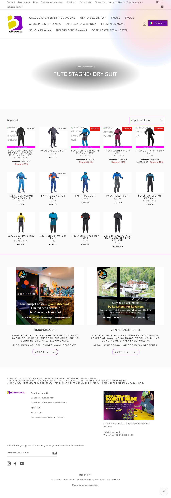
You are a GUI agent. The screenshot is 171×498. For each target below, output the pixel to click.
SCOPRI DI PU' (45, 352)
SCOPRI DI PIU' (126, 352)
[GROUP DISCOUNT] (45, 296)
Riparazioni (100, 2)
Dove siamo (24, 2)
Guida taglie (85, 2)
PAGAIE (129, 17)
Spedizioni (36, 408)
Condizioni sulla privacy (42, 398)
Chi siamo (71, 2)
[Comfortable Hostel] (125, 296)
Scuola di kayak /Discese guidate (126, 2)
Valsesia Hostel (14, 7)
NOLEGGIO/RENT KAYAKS (71, 30)
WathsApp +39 (111, 435)
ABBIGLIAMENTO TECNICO (45, 23)
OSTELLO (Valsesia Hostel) (110, 30)
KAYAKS (115, 17)
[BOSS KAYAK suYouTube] (22, 463)
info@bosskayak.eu (114, 432)
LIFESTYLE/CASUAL (113, 23)
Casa (78, 67)
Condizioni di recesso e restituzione (49, 403)
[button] (157, 23)
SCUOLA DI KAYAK (40, 30)
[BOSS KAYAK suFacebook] (15, 463)
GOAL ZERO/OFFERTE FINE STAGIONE (52, 17)
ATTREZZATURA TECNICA (81, 23)
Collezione (88, 67)
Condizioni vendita (40, 393)
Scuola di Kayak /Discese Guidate (48, 417)
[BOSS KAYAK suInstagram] (9, 463)
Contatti (11, 2)
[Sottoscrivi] (54, 453)
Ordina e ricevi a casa (52, 2)
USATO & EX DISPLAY (93, 17)
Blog (35, 2)
